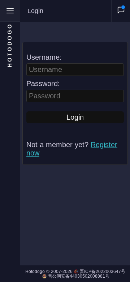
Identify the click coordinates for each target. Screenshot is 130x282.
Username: (44, 57)
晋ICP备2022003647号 (102, 271)
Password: (43, 83)
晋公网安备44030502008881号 (78, 276)
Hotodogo (35, 271)
